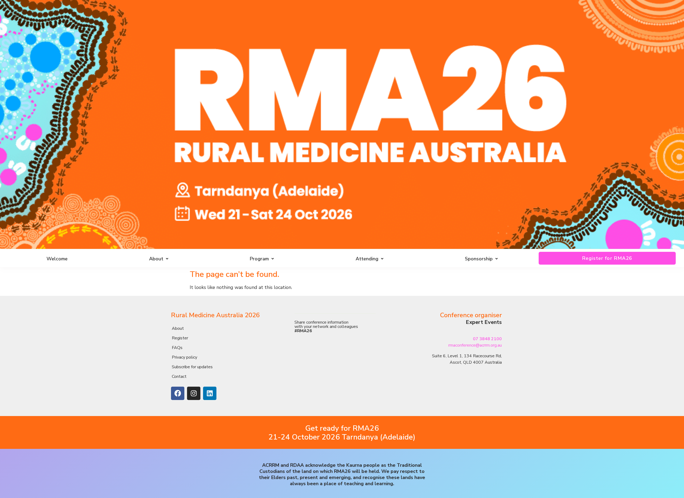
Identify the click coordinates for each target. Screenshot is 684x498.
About (178, 328)
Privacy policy (184, 357)
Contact (179, 376)
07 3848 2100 (487, 339)
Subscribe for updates (192, 367)
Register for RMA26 (607, 258)
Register (180, 338)
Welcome (57, 259)
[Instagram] (193, 393)
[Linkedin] (209, 393)
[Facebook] (177, 393)
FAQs (177, 348)
